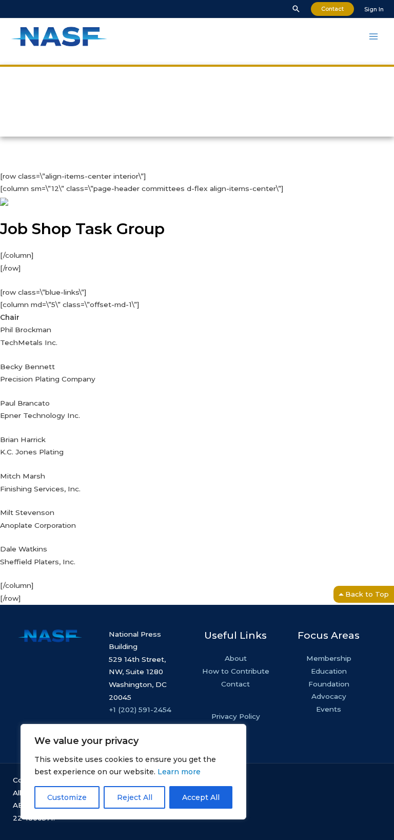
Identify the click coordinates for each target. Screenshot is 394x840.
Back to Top (367, 594)
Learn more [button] (179, 771)
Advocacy (328, 696)
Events (328, 709)
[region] (133, 771)
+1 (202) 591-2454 (140, 709)
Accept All (201, 797)
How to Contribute (235, 671)
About (236, 658)
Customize (67, 797)
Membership (328, 658)
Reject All (134, 797)
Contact (235, 684)
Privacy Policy (235, 716)
